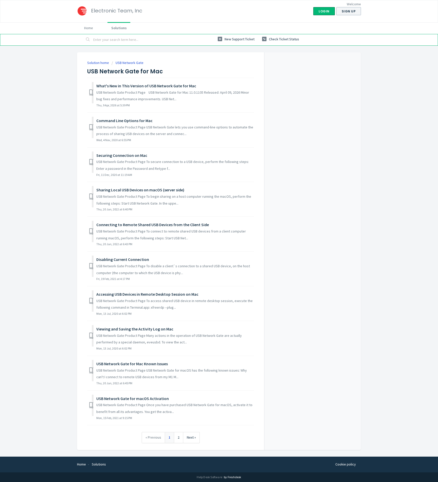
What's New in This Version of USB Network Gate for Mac (146, 85)
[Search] (88, 40)
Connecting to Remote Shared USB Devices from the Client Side (152, 224)
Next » (191, 437)
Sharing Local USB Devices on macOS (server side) (140, 189)
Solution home (98, 62)
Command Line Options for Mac (124, 120)
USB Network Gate (129, 62)
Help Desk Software (210, 477)
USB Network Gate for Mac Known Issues (132, 363)
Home (88, 28)
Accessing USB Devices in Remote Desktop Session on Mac (147, 294)
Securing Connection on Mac (121, 155)
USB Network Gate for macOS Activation (132, 398)
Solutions (119, 28)
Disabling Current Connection (122, 259)
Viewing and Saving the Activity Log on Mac (134, 328)
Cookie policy (345, 464)
